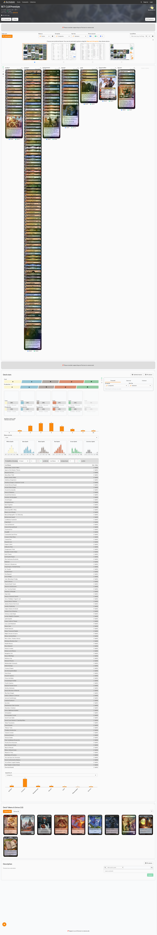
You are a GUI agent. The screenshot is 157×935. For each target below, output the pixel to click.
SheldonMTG (151, 10)
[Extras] (3, 76)
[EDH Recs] (3, 74)
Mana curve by (8, 435)
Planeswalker (75, 791)
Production (7, 384)
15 (51, 785)
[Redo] (3, 71)
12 (72, 428)
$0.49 (30, 351)
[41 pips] (13, 381)
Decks (18, 2)
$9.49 (105, 101)
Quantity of (8, 772)
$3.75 (74, 127)
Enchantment (36, 791)
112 (25, 778)
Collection (33, 2)
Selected (128, 380)
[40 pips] (50, 381)
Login (151, 2)
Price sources (91, 33)
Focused (113, 380)
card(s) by (45, 461)
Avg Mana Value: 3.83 (9, 418)
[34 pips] (91, 381)
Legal (9, 11)
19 (11, 784)
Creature (23, 790)
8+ (93, 432)
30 (30, 425)
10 (41, 447)
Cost (5, 379)
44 (40, 422)
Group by (57, 33)
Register (146, 2)
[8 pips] (12, 387)
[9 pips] (29, 387)
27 (61, 425)
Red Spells (57, 441)
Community (25, 2)
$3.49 (68, 127)
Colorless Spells (90, 441)
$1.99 (18, 139)
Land (63, 789)
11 (43, 446)
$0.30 (55, 139)
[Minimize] (154, 33)
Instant (50, 790)
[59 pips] (71, 381)
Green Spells (73, 441)
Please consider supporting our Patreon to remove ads (79, 27)
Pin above (149, 374)
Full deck (144, 380)
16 (60, 444)
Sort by (73, 33)
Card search (8, 36)
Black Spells (41, 441)
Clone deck (7, 19)
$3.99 (86, 104)
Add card (4, 33)
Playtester (151, 19)
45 (51, 422)
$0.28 (37, 351)
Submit (150, 875)
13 (11, 445)
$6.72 (112, 101)
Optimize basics (137, 374)
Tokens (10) (7, 811)
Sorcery (89, 790)
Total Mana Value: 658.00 (9, 419)
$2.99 (11, 139)
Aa (151, 867)
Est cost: (13, 12)
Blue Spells (25, 441)
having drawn (64, 461)
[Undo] (3, 69)
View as (40, 33)
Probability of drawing (11, 461)
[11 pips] (65, 387)
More (15, 19)
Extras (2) (16, 811)
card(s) (83, 461)
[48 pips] (32, 381)
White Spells (9, 441)
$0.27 (130, 110)
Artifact (10, 790)
